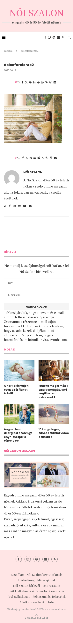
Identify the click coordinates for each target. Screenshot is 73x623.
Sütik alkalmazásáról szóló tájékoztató (37, 591)
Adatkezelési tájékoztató (36, 602)
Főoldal (8, 51)
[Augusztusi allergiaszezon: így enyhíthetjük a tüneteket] (19, 414)
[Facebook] (45, 37)
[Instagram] (49, 37)
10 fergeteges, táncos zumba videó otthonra (54, 433)
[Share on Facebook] (22, 82)
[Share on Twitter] (26, 82)
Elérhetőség (26, 580)
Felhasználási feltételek (49, 596)
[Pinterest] (54, 37)
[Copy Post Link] (46, 82)
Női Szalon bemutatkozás (44, 574)
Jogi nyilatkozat (19, 596)
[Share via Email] (55, 82)
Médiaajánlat (46, 580)
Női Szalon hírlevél (26, 585)
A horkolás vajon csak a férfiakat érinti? (16, 389)
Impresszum (51, 585)
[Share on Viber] (50, 82)
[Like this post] (19, 82)
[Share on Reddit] (38, 82)
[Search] (69, 37)
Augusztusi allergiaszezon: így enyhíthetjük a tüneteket (18, 435)
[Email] (58, 37)
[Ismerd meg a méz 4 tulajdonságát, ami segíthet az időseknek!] (54, 370)
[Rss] (63, 37)
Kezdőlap (17, 574)
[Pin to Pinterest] (30, 82)
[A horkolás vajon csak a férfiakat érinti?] (19, 370)
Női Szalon (32, 172)
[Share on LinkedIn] (34, 82)
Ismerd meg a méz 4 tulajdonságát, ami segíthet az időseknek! (53, 391)
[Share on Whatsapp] (42, 82)
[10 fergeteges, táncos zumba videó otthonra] (54, 414)
